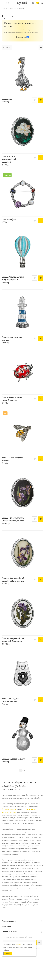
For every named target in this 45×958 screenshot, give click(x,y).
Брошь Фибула (9, 219)
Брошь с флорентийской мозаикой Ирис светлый (13, 579)
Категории (6, 926)
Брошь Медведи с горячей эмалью (10, 700)
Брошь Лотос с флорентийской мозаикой (9, 159)
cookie (18, 944)
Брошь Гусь (7, 99)
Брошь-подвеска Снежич (13, 758)
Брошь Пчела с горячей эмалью (12, 459)
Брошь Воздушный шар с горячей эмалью (13, 278)
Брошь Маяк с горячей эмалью (12, 338)
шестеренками (31, 809)
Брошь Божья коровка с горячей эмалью (13, 399)
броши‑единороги (9, 809)
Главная (5, 8)
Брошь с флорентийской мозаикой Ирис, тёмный (13, 519)
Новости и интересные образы (17, 937)
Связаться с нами (9, 932)
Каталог (13, 8)
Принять (8, 953)
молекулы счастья (9, 812)
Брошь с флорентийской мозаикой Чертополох (13, 640)
